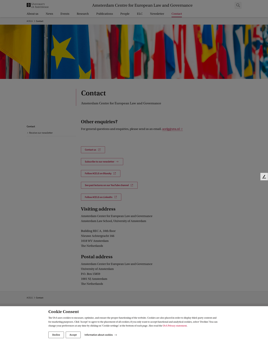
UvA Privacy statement (175, 325)
